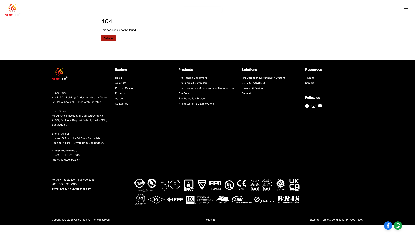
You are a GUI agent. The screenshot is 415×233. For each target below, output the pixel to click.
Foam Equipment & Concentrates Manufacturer (206, 88)
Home (118, 77)
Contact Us (121, 103)
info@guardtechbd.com (66, 159)
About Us (120, 83)
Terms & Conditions (332, 219)
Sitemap (315, 219)
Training (309, 77)
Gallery (119, 98)
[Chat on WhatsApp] (398, 225)
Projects (120, 93)
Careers (309, 83)
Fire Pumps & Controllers (192, 83)
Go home (108, 38)
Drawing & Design (252, 88)
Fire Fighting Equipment (192, 77)
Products (391, 9)
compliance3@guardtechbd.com (71, 188)
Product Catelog (124, 88)
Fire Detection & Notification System (263, 77)
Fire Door (183, 93)
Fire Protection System (192, 98)
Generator (247, 93)
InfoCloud (210, 219)
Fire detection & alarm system (196, 103)
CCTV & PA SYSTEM (253, 83)
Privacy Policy (354, 219)
